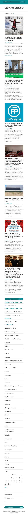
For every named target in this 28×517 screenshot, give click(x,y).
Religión (7, 435)
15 (6, 480)
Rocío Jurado (8, 438)
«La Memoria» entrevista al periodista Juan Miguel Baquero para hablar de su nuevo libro (14, 82)
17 (11, 480)
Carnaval (7, 342)
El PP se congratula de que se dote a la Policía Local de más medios (14, 125)
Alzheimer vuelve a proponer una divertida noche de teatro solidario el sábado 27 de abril (14, 235)
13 (19, 479)
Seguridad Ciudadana (11, 446)
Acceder (6, 490)
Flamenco (7, 382)
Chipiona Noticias (14, 7)
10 (11, 479)
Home (6, 13)
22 (6, 482)
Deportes (7, 357)
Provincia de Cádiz (10, 422)
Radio (6, 426)
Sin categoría (8, 449)
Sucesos (7, 457)
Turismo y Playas (9, 467)
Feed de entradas (8, 494)
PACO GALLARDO (16, 315)
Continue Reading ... (9, 55)
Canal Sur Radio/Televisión (12, 339)
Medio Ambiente (9, 393)
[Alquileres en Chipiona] (10, 305)
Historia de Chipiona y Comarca (14, 386)
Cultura (7, 353)
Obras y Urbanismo (10, 408)
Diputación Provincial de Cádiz (13, 360)
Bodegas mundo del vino (12, 335)
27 (19, 482)
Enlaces (7, 371)
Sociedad (7, 453)
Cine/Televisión (9, 350)
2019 (9, 13)
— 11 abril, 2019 (8, 42)
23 (8, 482)
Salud (6, 442)
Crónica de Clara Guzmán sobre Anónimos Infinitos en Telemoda (13, 38)
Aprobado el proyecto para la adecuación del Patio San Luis (14, 199)
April (11, 13)
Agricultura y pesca (10, 328)
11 (14, 479)
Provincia (7, 418)
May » (9, 484)
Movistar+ (7, 400)
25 (14, 482)
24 (11, 482)
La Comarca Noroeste (11, 389)
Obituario (7, 404)
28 (22, 482)
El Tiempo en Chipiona (11, 368)
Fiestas (7, 379)
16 (8, 480)
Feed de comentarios (9, 498)
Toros (6, 460)
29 (6, 483)
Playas (6, 415)
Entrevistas (8, 375)
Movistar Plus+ (9, 397)
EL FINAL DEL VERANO (17, 311)
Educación (8, 364)
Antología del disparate (11, 331)
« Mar (6, 484)
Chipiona (7, 346)
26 (16, 482)
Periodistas (8, 411)
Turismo (7, 464)
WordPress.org (8, 502)
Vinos (6, 471)
